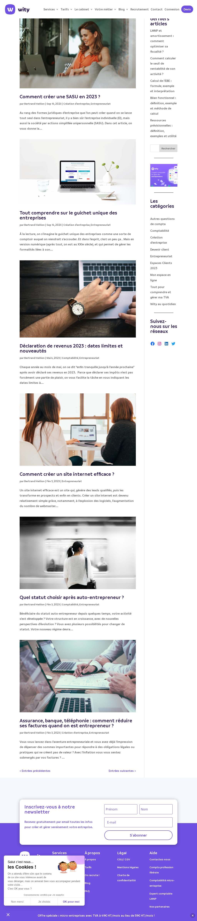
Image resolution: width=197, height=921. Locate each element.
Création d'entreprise (76, 103)
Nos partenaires (159, 906)
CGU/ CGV (123, 859)
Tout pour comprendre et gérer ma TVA (160, 292)
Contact (157, 9)
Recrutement (139, 9)
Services (49, 9)
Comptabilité (70, 357)
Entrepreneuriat (101, 103)
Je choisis (44, 901)
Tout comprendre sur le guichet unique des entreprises (68, 215)
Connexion (171, 9)
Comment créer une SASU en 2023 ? (60, 96)
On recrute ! (92, 875)
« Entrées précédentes (35, 771)
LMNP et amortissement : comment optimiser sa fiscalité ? (162, 41)
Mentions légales (128, 867)
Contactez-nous (159, 859)
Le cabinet (82, 9)
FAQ (87, 891)
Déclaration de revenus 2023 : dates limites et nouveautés (71, 348)
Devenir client (159, 249)
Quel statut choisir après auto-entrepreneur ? (72, 597)
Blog (122, 9)
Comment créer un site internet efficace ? (67, 474)
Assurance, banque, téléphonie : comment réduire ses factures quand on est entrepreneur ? (76, 722)
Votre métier (104, 9)
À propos (90, 859)
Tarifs (65, 9)
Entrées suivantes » (122, 771)
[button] (8, 914)
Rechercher (168, 148)
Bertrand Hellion (34, 103)
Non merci (17, 901)
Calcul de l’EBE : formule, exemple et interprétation (162, 86)
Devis (187, 9)
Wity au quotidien (163, 304)
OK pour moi (71, 901)
